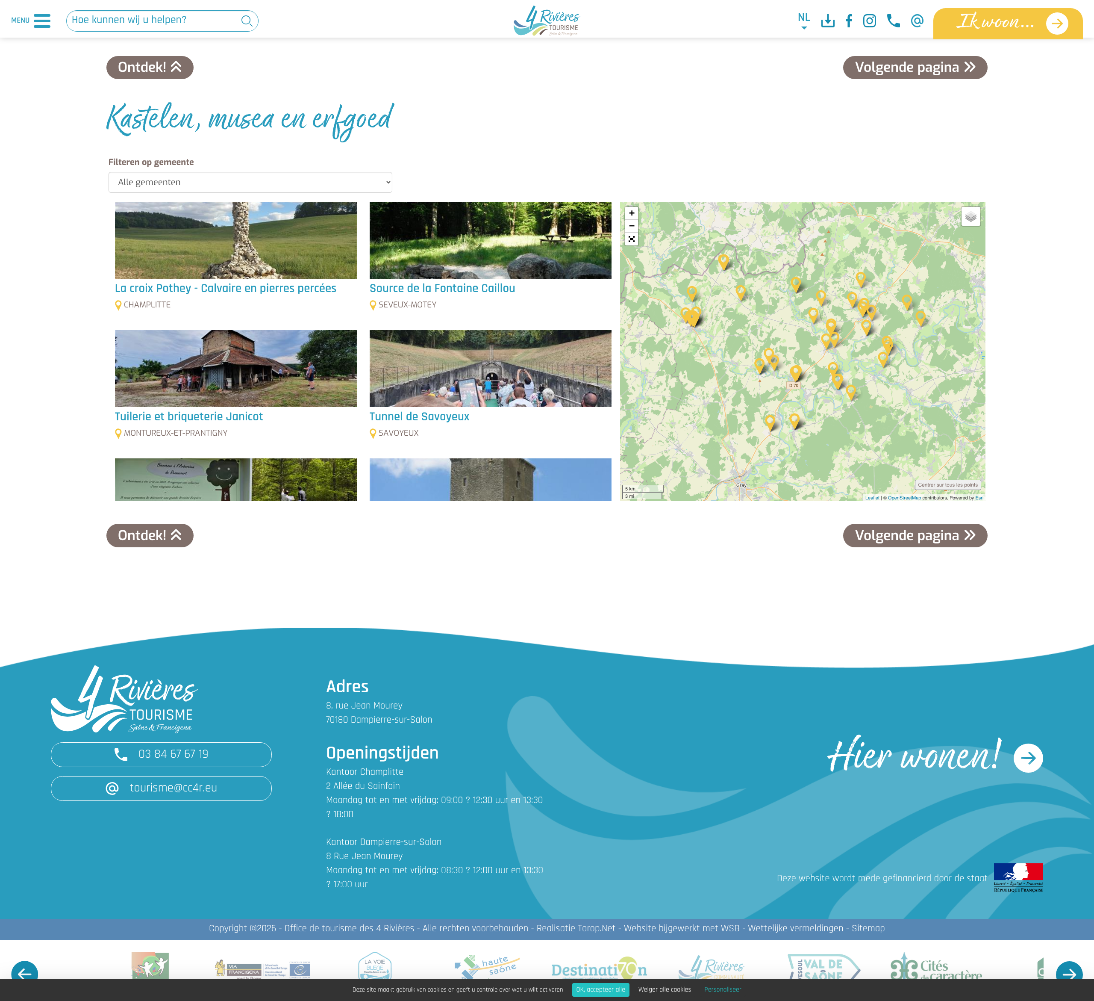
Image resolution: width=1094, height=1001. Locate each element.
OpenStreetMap (904, 497)
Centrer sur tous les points (948, 484)
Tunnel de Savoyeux (420, 417)
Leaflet (872, 497)
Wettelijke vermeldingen (795, 929)
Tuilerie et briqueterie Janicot (189, 417)
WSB (730, 929)
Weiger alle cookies (664, 989)
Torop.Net (596, 929)
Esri (979, 497)
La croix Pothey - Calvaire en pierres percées (226, 289)
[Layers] (971, 216)
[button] (631, 239)
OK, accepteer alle (600, 989)
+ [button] (632, 213)
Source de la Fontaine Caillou (442, 289)
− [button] (632, 226)
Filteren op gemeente (151, 162)
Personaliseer (722, 989)
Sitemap (868, 929)
